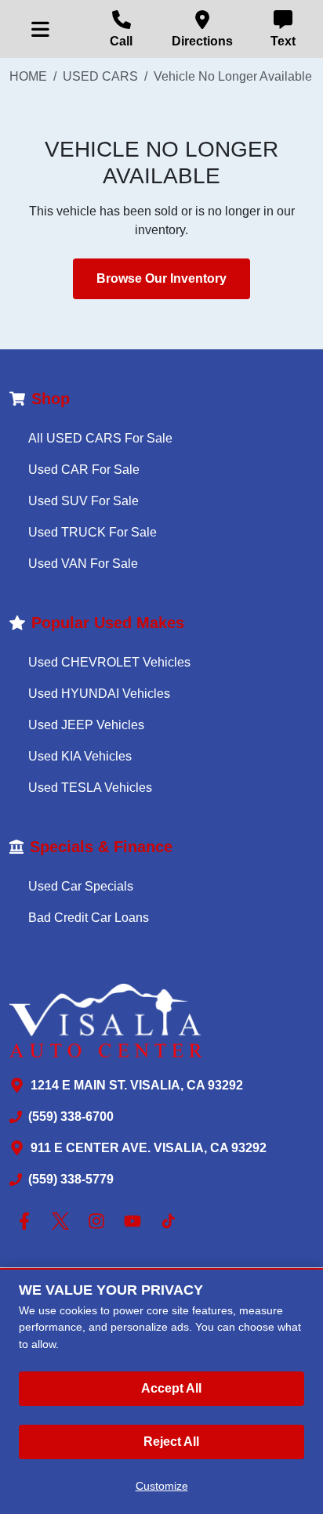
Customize (162, 1486)
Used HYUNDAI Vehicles (99, 693)
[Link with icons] (27, 1221)
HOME (28, 76)
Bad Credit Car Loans (88, 917)
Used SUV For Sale (83, 501)
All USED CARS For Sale (100, 438)
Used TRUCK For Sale (92, 532)
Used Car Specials (80, 886)
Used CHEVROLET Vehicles (109, 662)
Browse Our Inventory (161, 278)
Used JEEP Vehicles (86, 725)
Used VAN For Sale (83, 563)
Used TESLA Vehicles (90, 787)
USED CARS (100, 76)
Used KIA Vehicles (80, 756)
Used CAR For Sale (84, 469)
